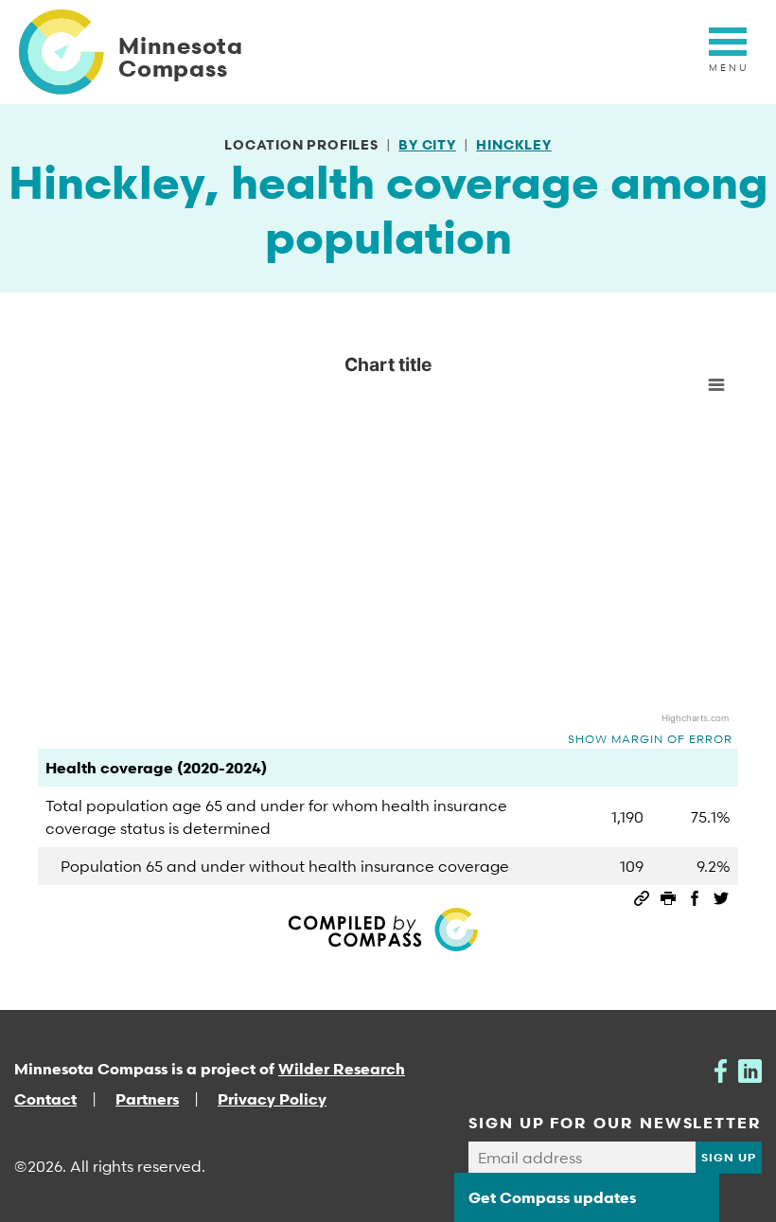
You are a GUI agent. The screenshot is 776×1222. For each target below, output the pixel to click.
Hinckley (513, 144)
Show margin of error (650, 739)
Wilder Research (341, 1068)
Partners (147, 1098)
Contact (45, 1098)
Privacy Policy (272, 1098)
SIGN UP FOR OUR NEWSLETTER (615, 1122)
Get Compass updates (552, 1197)
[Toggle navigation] (727, 52)
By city (427, 144)
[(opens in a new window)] (720, 1068)
